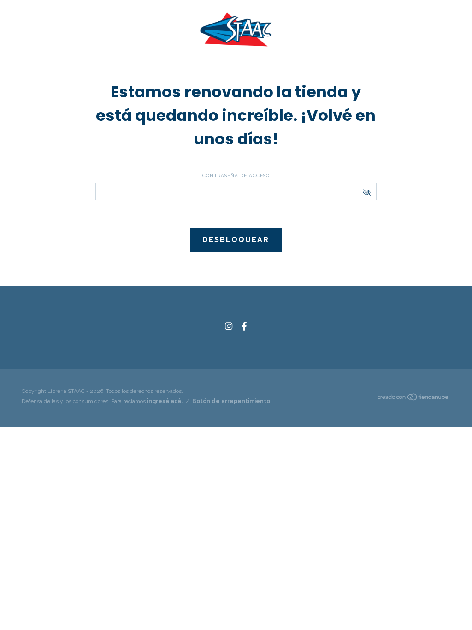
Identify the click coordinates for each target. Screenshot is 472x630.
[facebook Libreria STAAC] (244, 326)
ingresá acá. (165, 401)
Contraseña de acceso (236, 175)
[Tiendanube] (413, 399)
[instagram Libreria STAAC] (228, 326)
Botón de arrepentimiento (231, 401)
